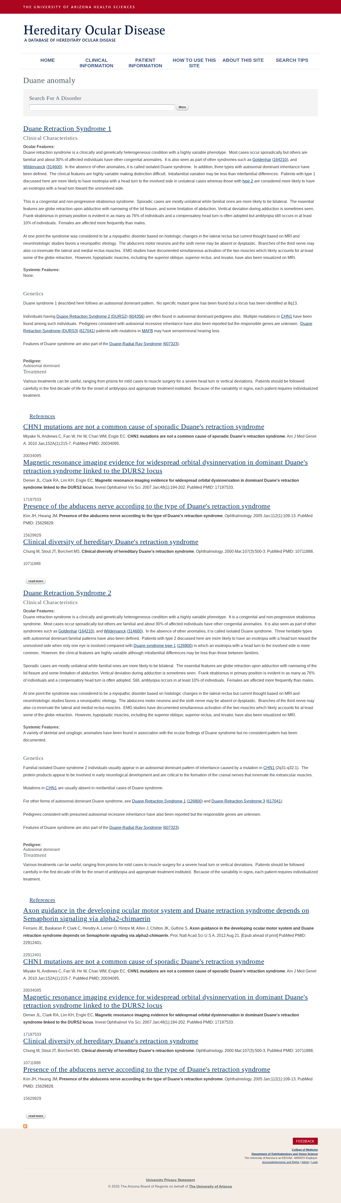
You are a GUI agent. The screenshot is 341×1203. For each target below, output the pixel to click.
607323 (170, 344)
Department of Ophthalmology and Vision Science (285, 1153)
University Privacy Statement (170, 1180)
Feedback (305, 1141)
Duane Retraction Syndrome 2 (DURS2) (92, 316)
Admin (305, 1162)
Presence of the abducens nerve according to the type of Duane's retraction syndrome (146, 506)
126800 (184, 645)
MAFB (147, 331)
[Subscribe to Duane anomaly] (25, 1126)
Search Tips (292, 60)
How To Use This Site (194, 63)
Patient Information (145, 63)
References (42, 416)
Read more (37, 581)
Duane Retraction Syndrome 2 (67, 593)
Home (47, 60)
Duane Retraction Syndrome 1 (67, 128)
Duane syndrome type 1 (155, 645)
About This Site (243, 60)
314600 (54, 167)
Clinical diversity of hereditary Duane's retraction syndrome (110, 542)
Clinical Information (96, 63)
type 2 (247, 181)
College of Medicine (305, 1149)
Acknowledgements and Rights (281, 1162)
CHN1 (286, 316)
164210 (280, 160)
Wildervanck (34, 167)
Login (314, 1162)
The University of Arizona (210, 1186)
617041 (87, 331)
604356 (136, 316)
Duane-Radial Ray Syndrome (135, 344)
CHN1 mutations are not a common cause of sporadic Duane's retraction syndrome (143, 426)
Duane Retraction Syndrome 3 (238, 801)
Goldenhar (261, 160)
